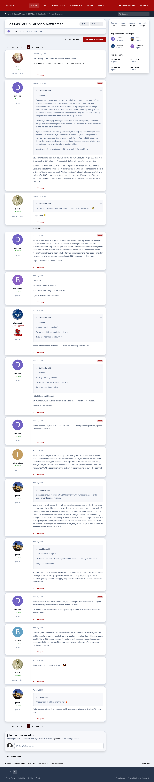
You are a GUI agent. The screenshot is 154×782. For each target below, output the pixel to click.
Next (37, 47)
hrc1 (18, 66)
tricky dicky (18, 463)
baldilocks (17, 288)
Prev (12, 47)
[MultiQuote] (34, 75)
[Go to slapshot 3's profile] (17, 314)
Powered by (138, 778)
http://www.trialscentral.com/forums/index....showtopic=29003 (58, 63)
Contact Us (21, 778)
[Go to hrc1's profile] (17, 58)
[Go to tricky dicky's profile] (17, 454)
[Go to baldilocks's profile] (17, 280)
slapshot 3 (17, 323)
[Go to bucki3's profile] (17, 632)
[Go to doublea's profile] (8, 31)
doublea (14, 31)
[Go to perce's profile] (17, 487)
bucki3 (18, 640)
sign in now (57, 738)
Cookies (30, 778)
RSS (38, 778)
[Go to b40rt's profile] (17, 200)
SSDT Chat (38, 31)
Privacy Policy (10, 778)
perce (17, 495)
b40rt (17, 209)
